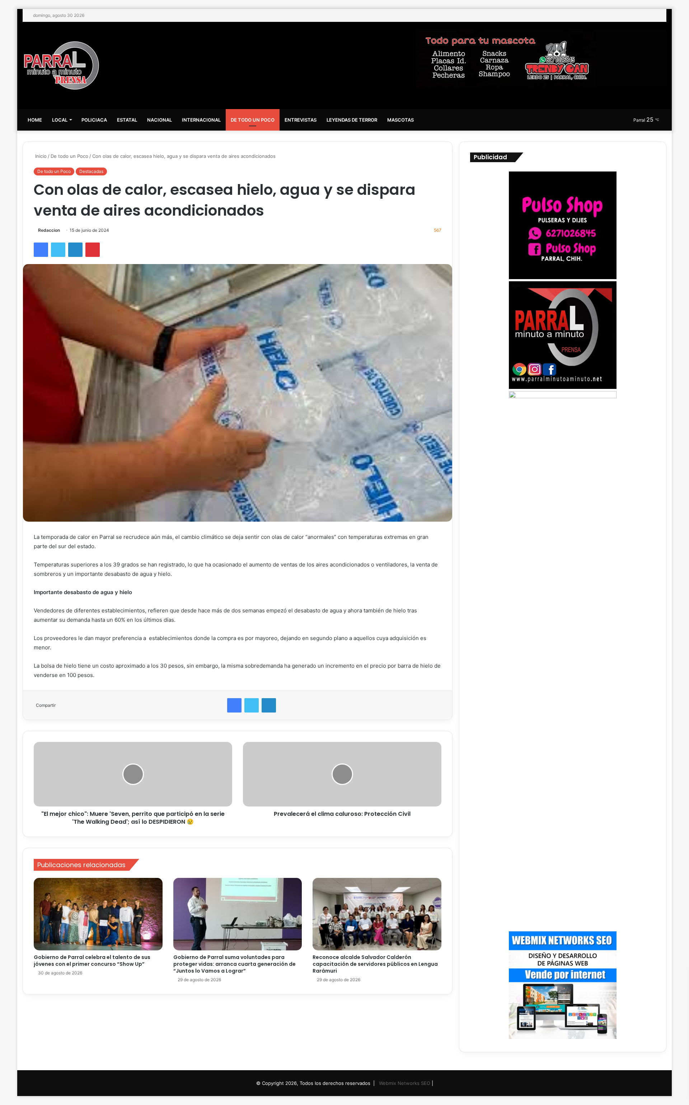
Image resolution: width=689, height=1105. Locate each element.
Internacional (201, 120)
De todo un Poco (253, 120)
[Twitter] (58, 250)
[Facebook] (41, 250)
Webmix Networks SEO (404, 1083)
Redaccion (49, 230)
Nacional (159, 120)
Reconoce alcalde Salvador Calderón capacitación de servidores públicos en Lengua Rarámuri (375, 964)
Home (35, 120)
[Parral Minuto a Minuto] (61, 65)
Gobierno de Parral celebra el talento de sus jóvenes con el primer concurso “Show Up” (92, 961)
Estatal (127, 120)
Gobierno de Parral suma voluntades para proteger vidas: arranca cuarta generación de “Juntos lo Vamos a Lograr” (234, 964)
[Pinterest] (92, 250)
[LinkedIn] (75, 250)
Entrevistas (301, 120)
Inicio (40, 156)
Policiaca (94, 120)
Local (59, 120)
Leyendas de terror (352, 120)
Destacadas (91, 171)
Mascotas (400, 120)
